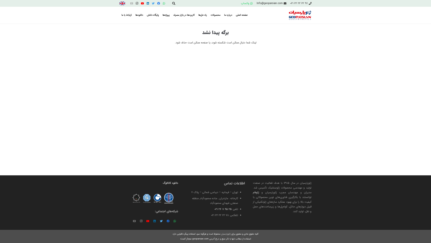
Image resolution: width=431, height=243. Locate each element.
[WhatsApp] (164, 3)
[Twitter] (153, 3)
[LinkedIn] (148, 3)
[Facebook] (158, 3)
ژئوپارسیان (225, 234)
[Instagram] (137, 3)
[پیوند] (122, 3)
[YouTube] (142, 3)
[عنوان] (131, 3)
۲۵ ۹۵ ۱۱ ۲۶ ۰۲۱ (223, 209)
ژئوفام (256, 192)
